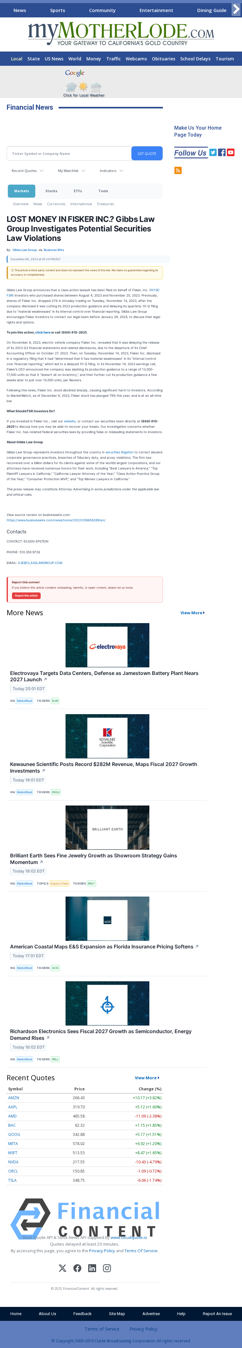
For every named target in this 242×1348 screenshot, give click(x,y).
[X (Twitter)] (62, 1269)
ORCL (13, 1171)
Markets (21, 190)
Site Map (117, 1313)
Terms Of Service (141, 1250)
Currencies (56, 203)
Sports (57, 10)
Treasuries (105, 203)
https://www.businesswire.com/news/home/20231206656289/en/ (56, 520)
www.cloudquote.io (129, 1237)
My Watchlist (68, 170)
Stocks (51, 190)
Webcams (136, 59)
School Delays (195, 59)
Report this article (26, 595)
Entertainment (156, 10)
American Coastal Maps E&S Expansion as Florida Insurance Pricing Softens (104, 946)
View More (191, 613)
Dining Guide (212, 10)
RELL (55, 1059)
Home (15, 1313)
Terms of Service (102, 1329)
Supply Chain (59, 883)
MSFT (12, 1152)
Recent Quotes (24, 170)
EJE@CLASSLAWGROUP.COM (40, 563)
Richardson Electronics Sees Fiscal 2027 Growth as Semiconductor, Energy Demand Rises (101, 1034)
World (74, 59)
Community (102, 10)
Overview (20, 203)
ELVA (55, 700)
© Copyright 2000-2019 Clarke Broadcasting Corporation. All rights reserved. (121, 1340)
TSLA (12, 1180)
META (13, 1143)
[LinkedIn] (92, 1269)
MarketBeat (24, 700)
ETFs (78, 190)
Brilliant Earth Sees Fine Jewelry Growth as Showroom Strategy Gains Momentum (93, 858)
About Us (47, 1313)
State (33, 59)
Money (93, 59)
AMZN (13, 1097)
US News (54, 59)
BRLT (91, 883)
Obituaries (163, 59)
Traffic (113, 59)
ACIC (55, 968)
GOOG (14, 1134)
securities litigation (120, 452)
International (81, 203)
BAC (12, 1125)
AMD (12, 1116)
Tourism (225, 59)
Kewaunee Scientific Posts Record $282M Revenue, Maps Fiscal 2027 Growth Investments (103, 767)
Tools (103, 190)
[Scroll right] (236, 9)
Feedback (82, 1313)
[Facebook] (77, 1269)
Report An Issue (217, 1313)
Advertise (151, 1313)
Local (16, 59)
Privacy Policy (102, 1250)
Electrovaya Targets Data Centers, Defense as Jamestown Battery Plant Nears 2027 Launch (104, 676)
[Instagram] (107, 1269)
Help (181, 1313)
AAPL (12, 1107)
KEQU (56, 792)
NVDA (13, 1162)
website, (70, 421)
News (20, 10)
